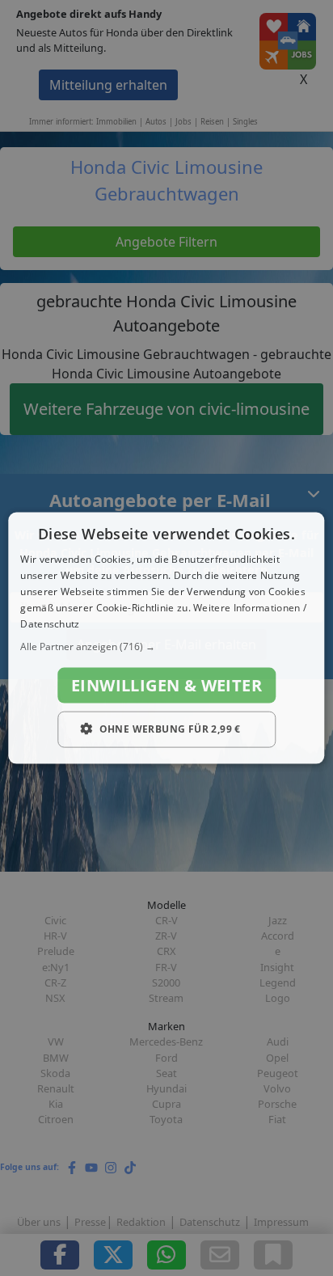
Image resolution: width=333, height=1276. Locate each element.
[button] (166, 647)
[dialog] (166, 638)
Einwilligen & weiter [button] (166, 685)
